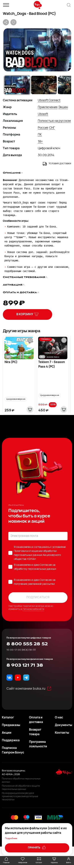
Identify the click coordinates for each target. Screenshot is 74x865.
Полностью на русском (54, 121)
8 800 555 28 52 (27, 644)
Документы (63, 725)
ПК (40, 134)
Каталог (8, 717)
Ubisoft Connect (49, 100)
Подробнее (11, 838)
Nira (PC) (11, 362)
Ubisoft (43, 114)
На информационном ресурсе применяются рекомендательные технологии (20, 796)
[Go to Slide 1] (17, 85)
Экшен (63, 107)
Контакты (62, 732)
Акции (6, 732)
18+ (40, 141)
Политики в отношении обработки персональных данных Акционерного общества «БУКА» (37, 555)
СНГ (52, 127)
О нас (59, 717)
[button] (37, 49)
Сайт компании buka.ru (25, 689)
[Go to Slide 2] (44, 85)
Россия (43, 127)
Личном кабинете (33, 609)
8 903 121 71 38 (24, 665)
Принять (34, 847)
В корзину (24, 314)
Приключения (47, 107)
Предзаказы (11, 725)
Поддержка (11, 740)
